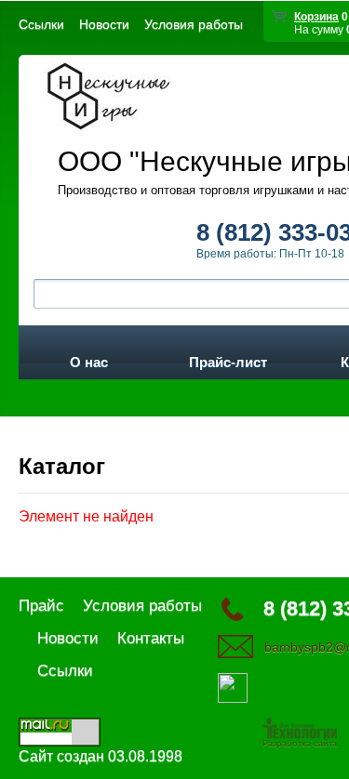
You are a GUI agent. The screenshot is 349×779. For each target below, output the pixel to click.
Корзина (316, 16)
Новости (104, 24)
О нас (89, 358)
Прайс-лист (228, 358)
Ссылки (41, 24)
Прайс (41, 605)
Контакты (150, 638)
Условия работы (193, 24)
